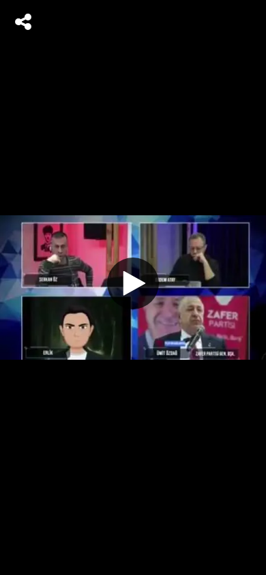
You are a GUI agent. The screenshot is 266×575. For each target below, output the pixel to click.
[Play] (133, 283)
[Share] (23, 21)
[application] (133, 287)
